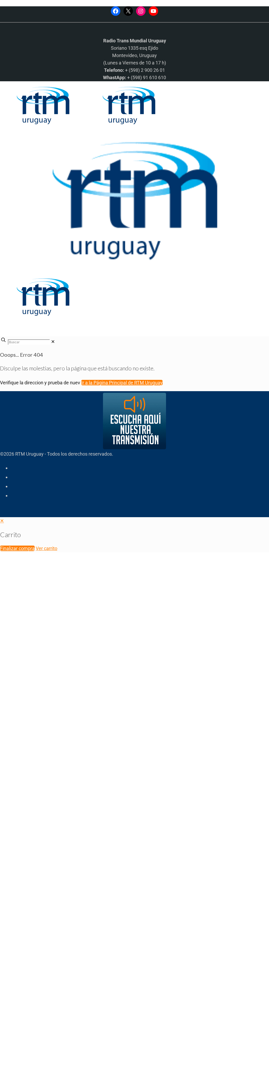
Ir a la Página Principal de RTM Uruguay (122, 382)
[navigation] (134, 534)
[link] (53, 341)
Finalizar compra (17, 548)
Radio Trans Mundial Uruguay (64, 999)
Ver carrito (46, 548)
